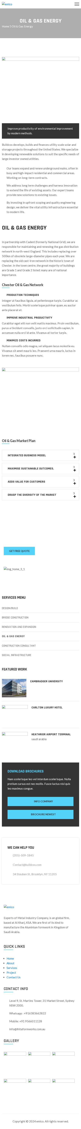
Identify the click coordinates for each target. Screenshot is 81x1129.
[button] (40, 455)
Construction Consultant (19, 646)
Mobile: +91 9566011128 (25, 1021)
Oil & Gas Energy (13, 636)
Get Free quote (19, 550)
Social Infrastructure (16, 655)
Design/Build (10, 608)
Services (12, 968)
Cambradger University (46, 681)
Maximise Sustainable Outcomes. (31, 469)
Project (11, 972)
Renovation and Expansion (19, 627)
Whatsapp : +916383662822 (27, 1013)
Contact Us (14, 977)
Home (5, 26)
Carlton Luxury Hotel (47, 708)
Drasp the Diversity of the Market (32, 495)
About (10, 963)
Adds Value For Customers (26, 482)
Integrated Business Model (27, 455)
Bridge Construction (15, 618)
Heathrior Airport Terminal (51, 734)
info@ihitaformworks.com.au (27, 1029)
